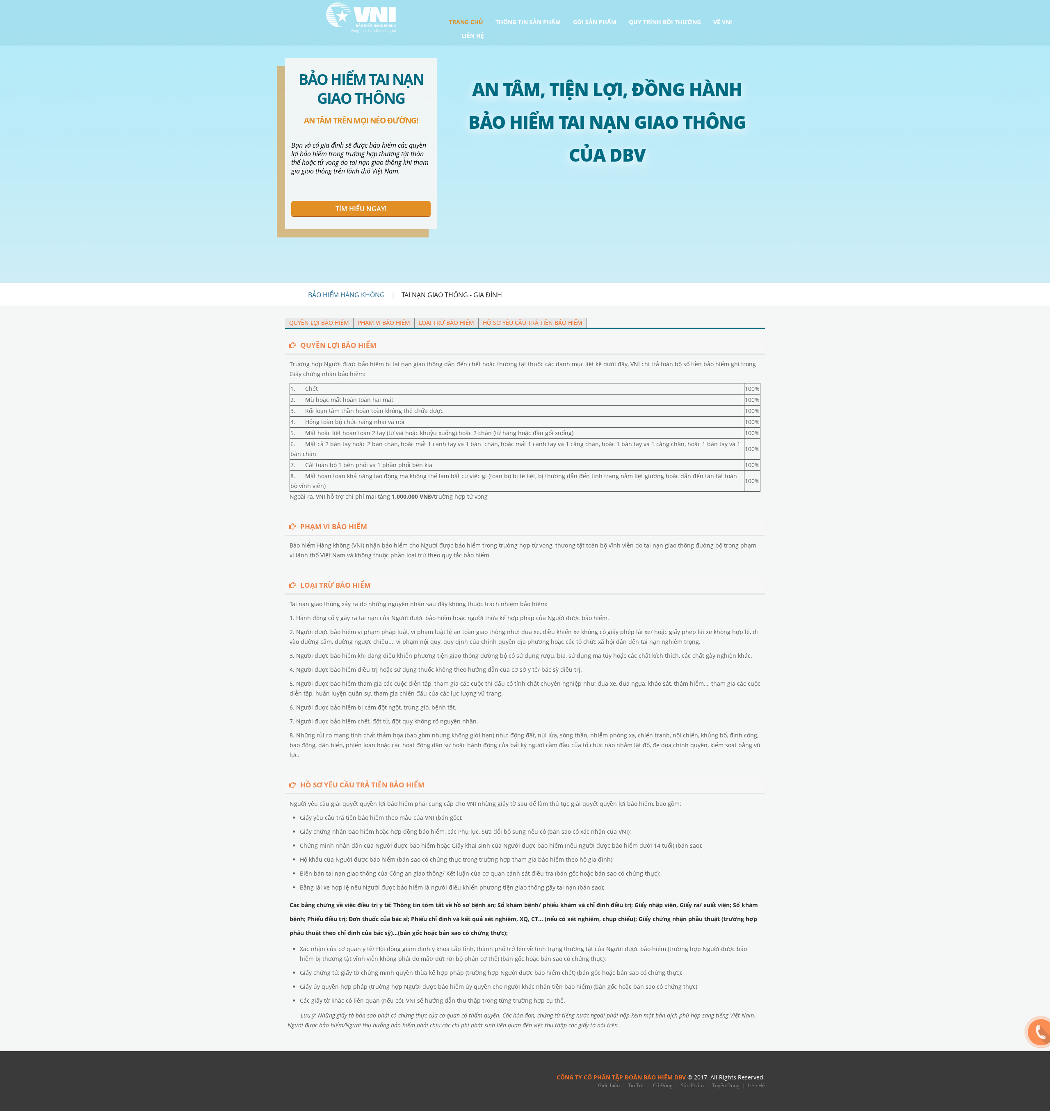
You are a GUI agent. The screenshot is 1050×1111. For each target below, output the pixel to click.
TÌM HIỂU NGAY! (361, 208)
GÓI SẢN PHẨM (594, 22)
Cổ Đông (663, 1085)
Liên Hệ (756, 1085)
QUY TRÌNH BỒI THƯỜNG (665, 22)
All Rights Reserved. (737, 1077)
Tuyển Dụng (726, 1085)
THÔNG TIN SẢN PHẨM (528, 22)
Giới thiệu (609, 1085)
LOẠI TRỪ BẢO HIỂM (446, 322)
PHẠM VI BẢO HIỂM (384, 322)
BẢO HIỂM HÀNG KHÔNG (346, 294)
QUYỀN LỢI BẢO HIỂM (319, 322)
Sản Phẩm (692, 1085)
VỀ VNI (722, 22)
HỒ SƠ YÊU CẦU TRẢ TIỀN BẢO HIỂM (532, 322)
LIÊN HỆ (472, 35)
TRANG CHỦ (466, 22)
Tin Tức (636, 1085)
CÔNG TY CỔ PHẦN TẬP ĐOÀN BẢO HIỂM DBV (621, 1077)
